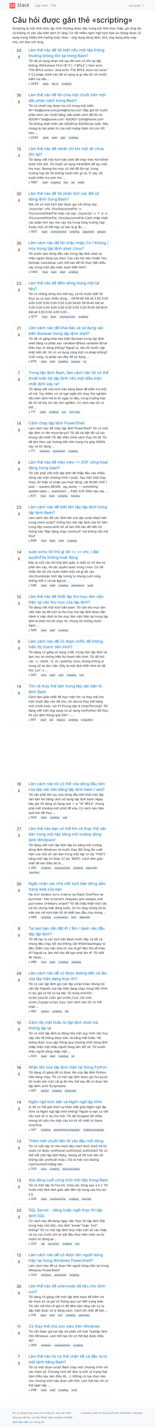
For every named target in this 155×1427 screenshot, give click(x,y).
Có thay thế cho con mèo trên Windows (64, 1326)
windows (45, 451)
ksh (66, 182)
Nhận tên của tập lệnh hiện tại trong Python (68, 1067)
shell (54, 137)
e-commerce (61, 917)
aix (72, 182)
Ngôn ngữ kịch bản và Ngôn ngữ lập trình (65, 1102)
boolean (75, 361)
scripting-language (94, 1129)
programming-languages (67, 1129)
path (52, 630)
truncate (86, 1199)
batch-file (91, 868)
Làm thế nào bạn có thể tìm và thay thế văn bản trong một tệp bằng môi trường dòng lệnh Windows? (67, 834)
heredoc (75, 495)
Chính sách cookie (51, 1417)
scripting (66, 83)
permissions (78, 585)
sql (42, 1243)
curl (82, 675)
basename (70, 1090)
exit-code (75, 412)
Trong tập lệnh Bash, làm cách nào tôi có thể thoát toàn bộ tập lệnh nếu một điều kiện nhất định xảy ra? (68, 378)
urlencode (84, 1315)
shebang (76, 962)
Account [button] (135, 5)
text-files (34, 872)
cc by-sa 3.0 (106, 1413)
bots (73, 917)
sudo (90, 585)
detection (85, 917)
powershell (59, 451)
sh (85, 361)
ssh (51, 719)
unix (61, 675)
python (45, 1011)
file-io (55, 83)
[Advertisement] (60, 754)
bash (45, 83)
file (66, 1011)
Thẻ (53, 5)
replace (61, 719)
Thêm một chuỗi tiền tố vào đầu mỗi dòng (66, 1141)
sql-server (53, 1243)
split (63, 137)
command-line (58, 231)
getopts (101, 231)
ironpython (87, 719)
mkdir (81, 182)
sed (65, 817)
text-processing (71, 1169)
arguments (88, 231)
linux (45, 272)
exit (64, 412)
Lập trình (41, 5)
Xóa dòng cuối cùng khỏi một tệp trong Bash (68, 1180)
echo (74, 1390)
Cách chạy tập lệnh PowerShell (56, 423)
